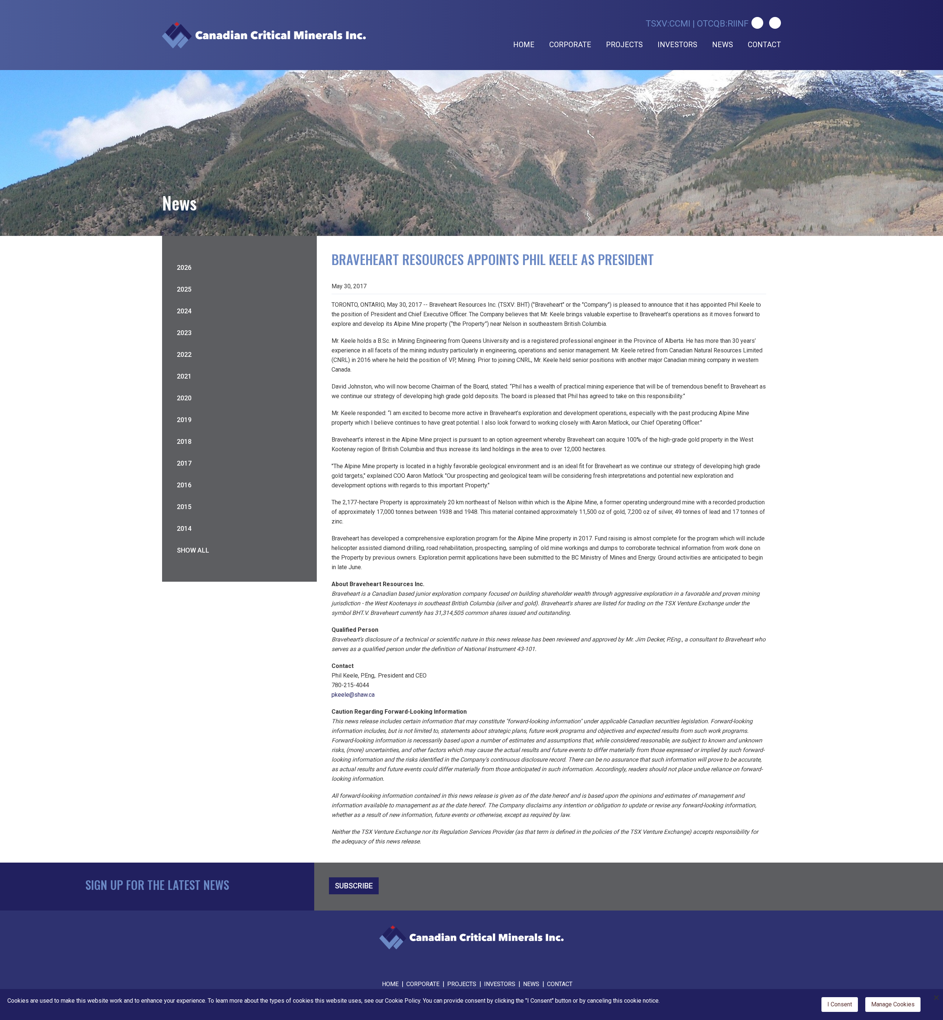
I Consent (839, 1004)
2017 (184, 463)
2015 (184, 507)
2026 (184, 267)
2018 (184, 441)
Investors (677, 44)
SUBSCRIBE (354, 885)
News (722, 44)
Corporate (570, 44)
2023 (184, 333)
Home (523, 44)
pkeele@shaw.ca (353, 694)
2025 (184, 289)
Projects (624, 44)
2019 (184, 420)
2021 (184, 376)
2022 (184, 354)
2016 (184, 485)
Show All (193, 550)
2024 (184, 311)
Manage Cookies (893, 1004)
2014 (184, 528)
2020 (184, 398)
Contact (764, 44)
